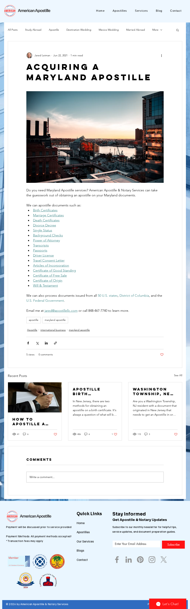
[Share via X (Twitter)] (37, 343)
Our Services (85, 541)
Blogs (80, 550)
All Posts (13, 29)
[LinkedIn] (128, 559)
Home (81, 523)
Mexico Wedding (109, 29)
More (155, 29)
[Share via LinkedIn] (46, 343)
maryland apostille (55, 320)
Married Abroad (135, 29)
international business (53, 330)
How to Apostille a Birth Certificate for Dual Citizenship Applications (30, 421)
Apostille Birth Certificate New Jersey (89, 391)
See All (178, 375)
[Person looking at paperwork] (35, 397)
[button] (177, 29)
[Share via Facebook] (28, 343)
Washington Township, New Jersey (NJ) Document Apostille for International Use (154, 391)
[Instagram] (152, 559)
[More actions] (161, 55)
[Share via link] (55, 343)
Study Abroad (33, 29)
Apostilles (83, 532)
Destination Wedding (78, 29)
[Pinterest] (140, 559)
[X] (163, 559)
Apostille (54, 29)
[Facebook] (116, 559)
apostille (33, 320)
